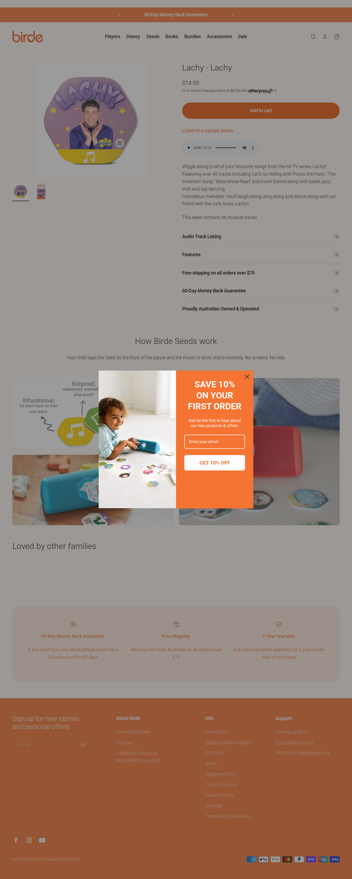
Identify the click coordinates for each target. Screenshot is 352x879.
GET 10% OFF (214, 463)
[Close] (247, 377)
